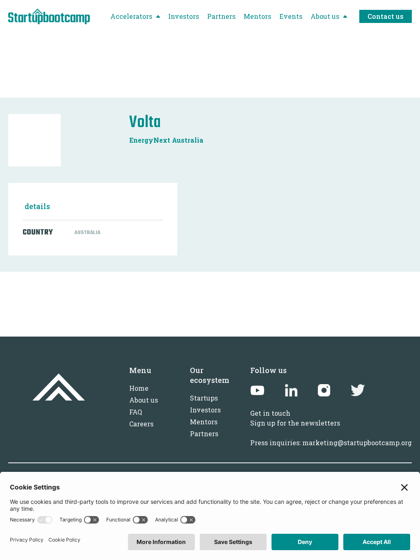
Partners (204, 433)
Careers (141, 423)
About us (143, 400)
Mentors (203, 421)
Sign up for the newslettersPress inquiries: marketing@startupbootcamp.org (331, 433)
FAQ (135, 411)
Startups (204, 398)
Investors (205, 409)
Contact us (386, 16)
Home (138, 388)
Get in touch (270, 413)
